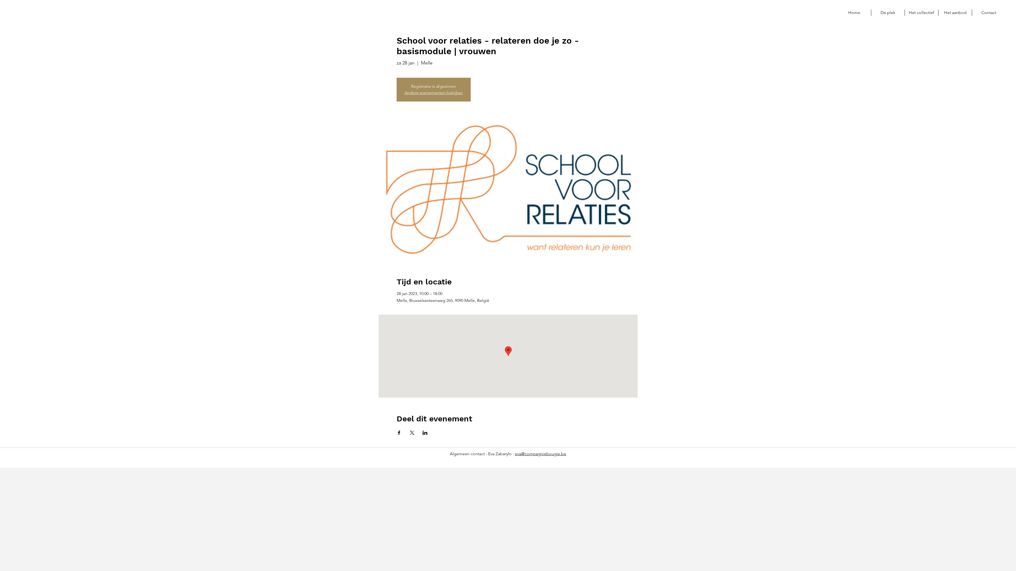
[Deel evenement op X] (412, 433)
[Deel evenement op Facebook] (399, 433)
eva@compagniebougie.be (540, 453)
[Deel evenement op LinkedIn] (425, 433)
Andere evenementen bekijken (434, 92)
